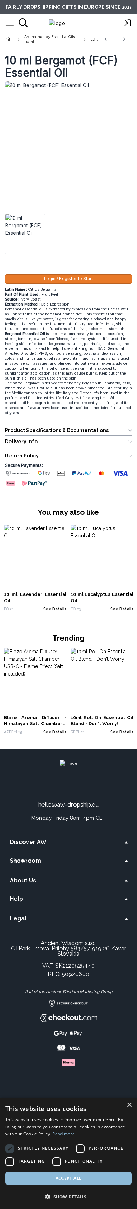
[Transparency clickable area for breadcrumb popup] (45, 39)
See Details (54, 609)
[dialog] (68, 1153)
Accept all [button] (69, 1178)
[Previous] (106, 39)
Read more (63, 1134)
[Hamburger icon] (9, 23)
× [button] (129, 1105)
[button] (68, 1196)
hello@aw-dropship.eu (68, 804)
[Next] (123, 39)
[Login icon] (126, 23)
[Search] (23, 22)
